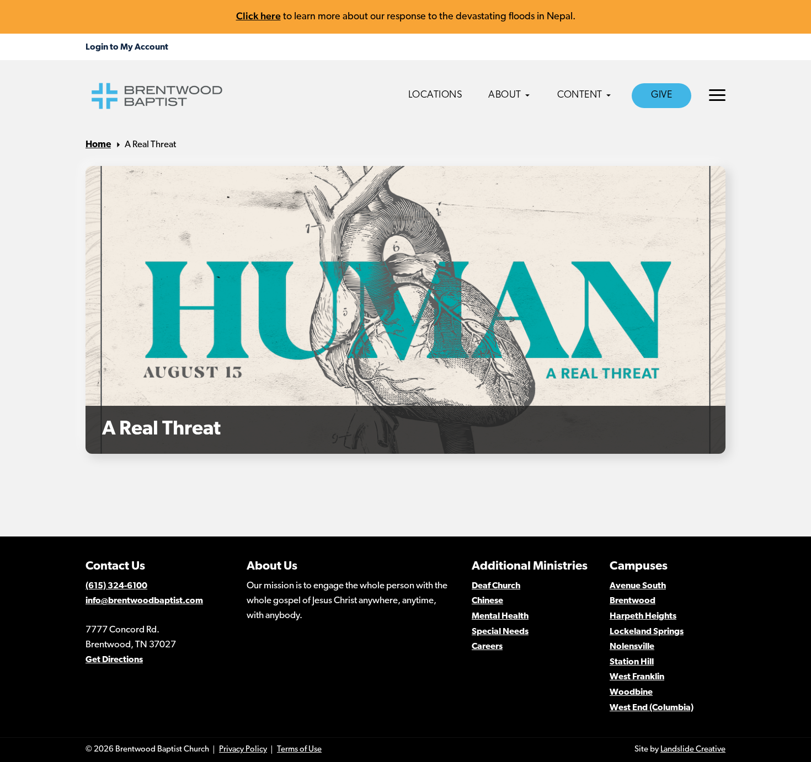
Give (661, 95)
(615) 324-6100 (116, 586)
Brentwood (632, 601)
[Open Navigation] (717, 95)
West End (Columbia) (651, 708)
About (504, 95)
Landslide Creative (692, 749)
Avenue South (638, 586)
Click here (258, 16)
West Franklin (637, 677)
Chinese (487, 601)
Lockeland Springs (647, 631)
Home (98, 144)
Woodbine (631, 692)
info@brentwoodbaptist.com (144, 601)
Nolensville (632, 646)
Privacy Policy (243, 749)
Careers (487, 646)
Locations (435, 95)
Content (579, 95)
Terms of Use (299, 749)
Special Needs (500, 631)
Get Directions (114, 660)
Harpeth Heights (643, 616)
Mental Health (500, 616)
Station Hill (632, 662)
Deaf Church (496, 586)
